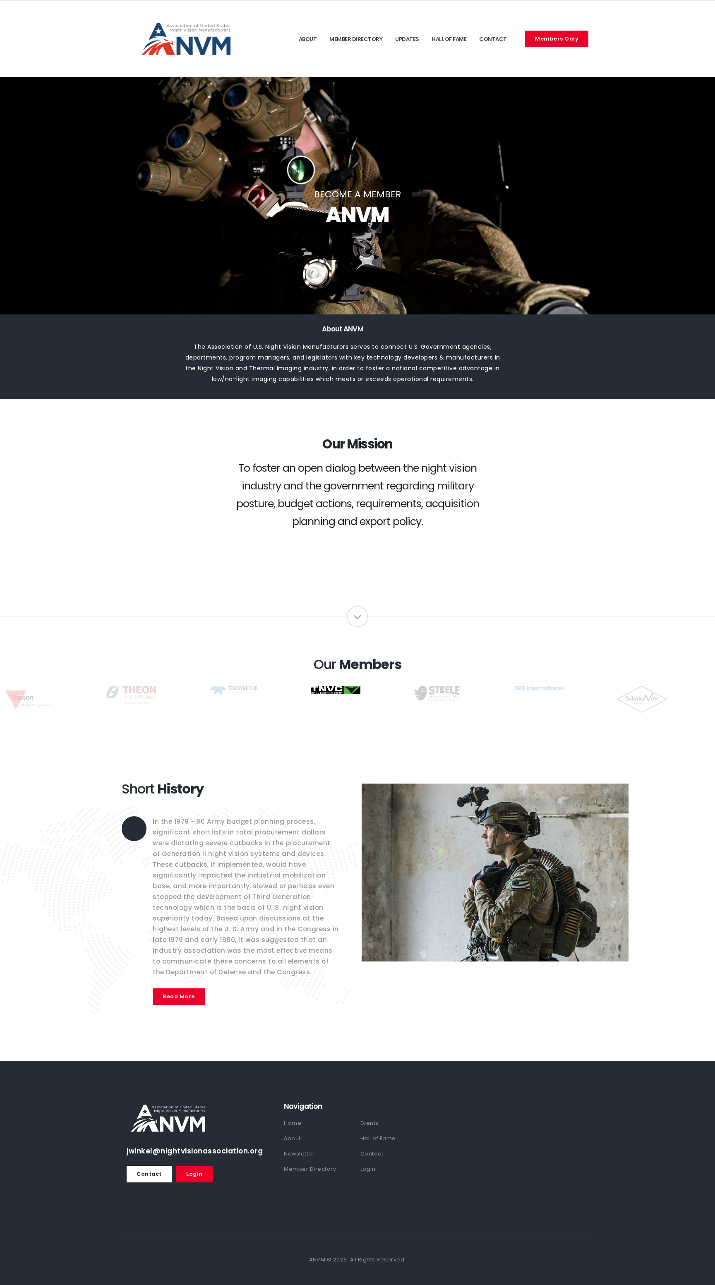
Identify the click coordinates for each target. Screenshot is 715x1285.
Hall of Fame (449, 39)
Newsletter (299, 1153)
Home (292, 1123)
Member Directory (355, 39)
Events (369, 1123)
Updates (407, 39)
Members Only (556, 38)
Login (194, 1173)
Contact (493, 39)
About (308, 39)
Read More (179, 996)
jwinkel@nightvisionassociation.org (195, 1151)
